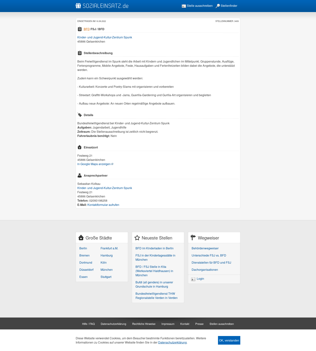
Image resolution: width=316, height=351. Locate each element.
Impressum (167, 324)
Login (200, 279)
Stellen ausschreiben (222, 324)
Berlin (83, 248)
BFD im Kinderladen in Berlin (155, 248)
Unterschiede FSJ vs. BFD (209, 255)
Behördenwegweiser (205, 248)
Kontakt (184, 324)
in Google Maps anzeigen (94, 164)
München (107, 269)
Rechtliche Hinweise (143, 324)
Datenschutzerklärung (113, 324)
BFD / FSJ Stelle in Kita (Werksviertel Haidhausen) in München (154, 271)
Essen (83, 277)
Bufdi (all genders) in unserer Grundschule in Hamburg (154, 284)
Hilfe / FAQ (88, 324)
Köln (104, 262)
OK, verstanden (229, 340)
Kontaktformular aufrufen (103, 205)
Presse (199, 324)
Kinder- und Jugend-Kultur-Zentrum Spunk (104, 37)
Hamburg (107, 255)
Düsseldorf (86, 269)
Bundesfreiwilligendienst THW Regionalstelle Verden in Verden (157, 295)
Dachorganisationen (205, 269)
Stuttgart (106, 277)
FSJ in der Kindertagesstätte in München (155, 257)
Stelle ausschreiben (199, 5)
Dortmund (85, 262)
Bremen (84, 255)
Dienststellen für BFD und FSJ (211, 262)
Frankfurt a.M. (109, 248)
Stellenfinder (228, 5)
